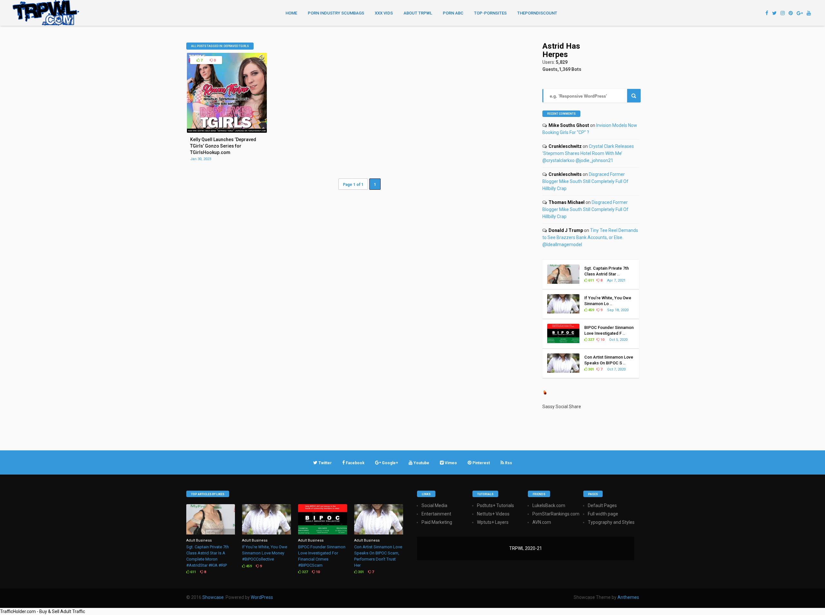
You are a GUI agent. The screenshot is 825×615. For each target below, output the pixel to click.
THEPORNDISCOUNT (537, 13)
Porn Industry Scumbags (336, 13)
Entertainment (436, 513)
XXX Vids (384, 13)
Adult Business (199, 540)
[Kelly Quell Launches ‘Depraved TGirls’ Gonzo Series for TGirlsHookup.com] (227, 131)
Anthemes (628, 597)
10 (601, 340)
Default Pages (602, 505)
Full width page (603, 513)
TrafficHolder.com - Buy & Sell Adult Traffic (42, 611)
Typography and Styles (611, 522)
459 (590, 310)
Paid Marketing (437, 522)
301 (590, 369)
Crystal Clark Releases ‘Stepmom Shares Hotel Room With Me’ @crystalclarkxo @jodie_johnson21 (588, 153)
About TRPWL (417, 13)
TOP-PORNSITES (490, 13)
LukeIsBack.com (548, 505)
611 (590, 280)
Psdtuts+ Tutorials (495, 505)
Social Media (434, 505)
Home (291, 13)
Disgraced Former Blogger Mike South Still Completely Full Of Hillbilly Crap (585, 181)
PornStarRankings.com (555, 513)
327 (590, 340)
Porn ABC (453, 13)
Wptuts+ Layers (493, 522)
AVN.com (541, 522)
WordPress (262, 597)
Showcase (213, 597)
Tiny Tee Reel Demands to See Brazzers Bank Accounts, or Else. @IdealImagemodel (590, 237)
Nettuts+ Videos (493, 513)
